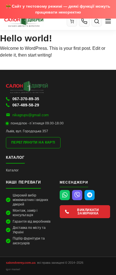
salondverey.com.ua (20, 262)
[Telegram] (89, 195)
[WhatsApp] (65, 195)
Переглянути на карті (33, 142)
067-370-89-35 (25, 99)
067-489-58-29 (25, 105)
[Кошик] (72, 21)
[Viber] (77, 195)
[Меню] (108, 21)
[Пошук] (97, 21)
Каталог (12, 170)
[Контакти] (84, 20)
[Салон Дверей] (32, 21)
